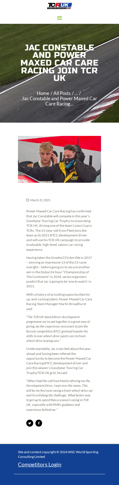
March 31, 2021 (40, 200)
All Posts (62, 93)
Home (43, 93)
